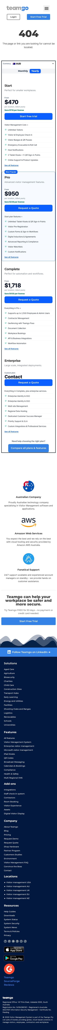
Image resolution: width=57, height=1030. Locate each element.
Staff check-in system (14, 794)
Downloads (9, 915)
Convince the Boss (13, 866)
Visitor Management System (17, 742)
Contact (8, 870)
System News (10, 927)
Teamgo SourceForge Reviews (12, 981)
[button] (46, 8)
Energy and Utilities (13, 701)
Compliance (10, 770)
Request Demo (11, 839)
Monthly (23, 71)
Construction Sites (13, 689)
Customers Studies (13, 854)
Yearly (35, 71)
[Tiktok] (25, 941)
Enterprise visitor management (19, 746)
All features (9, 738)
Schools (7, 721)
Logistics (8, 713)
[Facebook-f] (5, 941)
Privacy (7, 935)
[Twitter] (9, 941)
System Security (11, 923)
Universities (9, 725)
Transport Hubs (11, 693)
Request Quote (11, 842)
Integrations (10, 790)
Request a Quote (28, 208)
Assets (7, 809)
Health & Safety (11, 774)
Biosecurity (9, 677)
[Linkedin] (17, 941)
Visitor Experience (12, 805)
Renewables (10, 717)
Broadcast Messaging (14, 762)
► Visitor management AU (17, 886)
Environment (10, 858)
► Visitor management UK (17, 890)
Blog (6, 831)
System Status (11, 919)
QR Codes (8, 758)
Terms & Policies (11, 931)
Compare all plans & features (28, 448)
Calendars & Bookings (14, 766)
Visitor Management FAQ (16, 862)
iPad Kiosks (9, 754)
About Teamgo (11, 827)
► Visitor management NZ (16, 898)
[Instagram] (21, 941)
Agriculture (9, 673)
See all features (11, 165)
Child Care (9, 685)
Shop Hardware (11, 846)
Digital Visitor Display (14, 813)
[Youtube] (13, 941)
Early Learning (11, 697)
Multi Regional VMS (13, 778)
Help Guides (10, 911)
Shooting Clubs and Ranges (17, 709)
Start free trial (28, 116)
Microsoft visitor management (18, 750)
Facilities (8, 705)
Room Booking (11, 801)
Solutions (10, 663)
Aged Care (9, 669)
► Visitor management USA (17, 882)
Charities (8, 681)
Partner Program (12, 850)
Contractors (9, 797)
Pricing (7, 835)
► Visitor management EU (16, 894)
